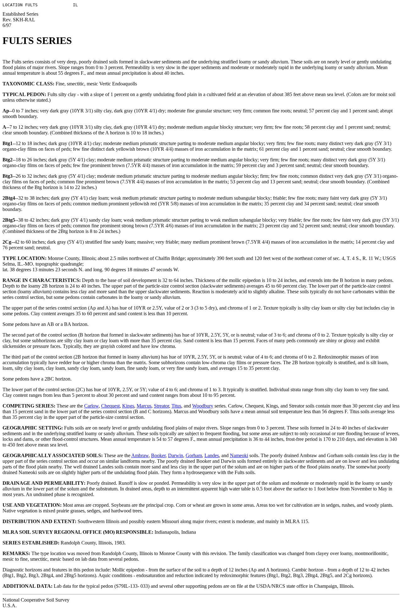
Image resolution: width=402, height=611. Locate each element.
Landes (211, 455)
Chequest (110, 405)
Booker (158, 455)
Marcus (144, 405)
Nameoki (239, 455)
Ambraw (140, 455)
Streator (161, 405)
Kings (128, 405)
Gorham (194, 455)
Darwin (175, 455)
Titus (176, 405)
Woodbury (202, 405)
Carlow (91, 405)
